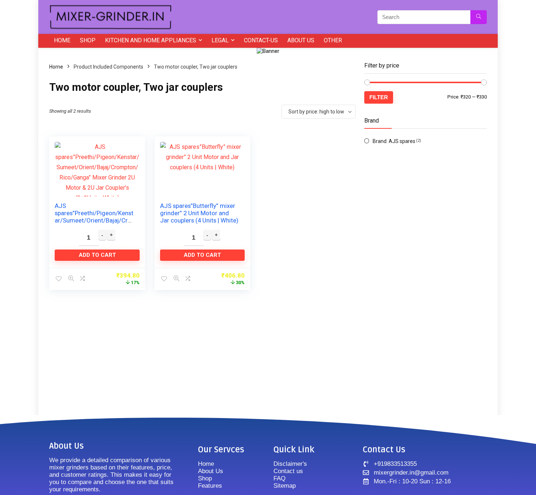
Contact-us (261, 40)
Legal (220, 40)
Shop (88, 40)
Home (62, 40)
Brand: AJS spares (394, 141)
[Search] (478, 17)
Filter (378, 97)
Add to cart (97, 255)
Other (333, 40)
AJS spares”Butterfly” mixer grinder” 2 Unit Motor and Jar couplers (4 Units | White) (199, 213)
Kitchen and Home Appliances (150, 40)
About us (300, 40)
